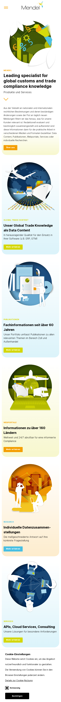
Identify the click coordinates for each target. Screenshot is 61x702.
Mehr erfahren (13, 247)
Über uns (10, 147)
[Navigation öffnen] (6, 7)
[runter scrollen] (6, 100)
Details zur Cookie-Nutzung (19, 680)
